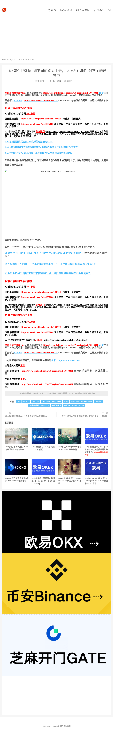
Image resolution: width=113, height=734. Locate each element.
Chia (18, 402)
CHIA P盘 (35, 402)
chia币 (66, 402)
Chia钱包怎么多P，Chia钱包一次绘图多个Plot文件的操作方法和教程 (38, 153)
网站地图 (67, 726)
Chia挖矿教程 (34, 405)
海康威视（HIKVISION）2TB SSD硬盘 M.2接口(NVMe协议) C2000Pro (44, 253)
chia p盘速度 (56, 402)
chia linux (25, 402)
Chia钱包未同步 (78, 405)
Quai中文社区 (4, 10)
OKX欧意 (30, 113)
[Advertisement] (56, 33)
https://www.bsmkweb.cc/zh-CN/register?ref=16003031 (47, 371)
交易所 (100, 10)
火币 (53, 360)
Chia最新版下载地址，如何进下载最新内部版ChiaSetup (43, 481)
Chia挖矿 (98, 402)
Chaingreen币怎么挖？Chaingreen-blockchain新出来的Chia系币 (96, 481)
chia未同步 (45, 405)
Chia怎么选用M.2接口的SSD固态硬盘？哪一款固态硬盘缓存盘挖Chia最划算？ (48, 273)
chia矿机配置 (56, 405)
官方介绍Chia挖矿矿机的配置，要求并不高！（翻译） (85, 416)
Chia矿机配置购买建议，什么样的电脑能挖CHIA (29, 141)
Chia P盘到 (46, 402)
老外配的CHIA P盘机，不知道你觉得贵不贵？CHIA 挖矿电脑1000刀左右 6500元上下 (51, 264)
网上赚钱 (25, 60)
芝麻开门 (40, 131)
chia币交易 (75, 402)
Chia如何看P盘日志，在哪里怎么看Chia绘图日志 (26, 416)
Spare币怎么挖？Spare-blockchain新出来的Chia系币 (69, 481)
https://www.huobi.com (69, 360)
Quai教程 (84, 10)
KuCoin (18, 100)
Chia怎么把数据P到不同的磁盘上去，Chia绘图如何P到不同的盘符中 (70, 393)
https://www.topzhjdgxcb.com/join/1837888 (42, 119)
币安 (23, 93)
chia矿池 (67, 405)
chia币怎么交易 (86, 402)
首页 (53, 10)
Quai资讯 (67, 10)
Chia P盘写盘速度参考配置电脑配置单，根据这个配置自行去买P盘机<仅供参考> (42, 147)
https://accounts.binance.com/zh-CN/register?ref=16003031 (70, 93)
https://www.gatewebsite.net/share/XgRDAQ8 (68, 131)
